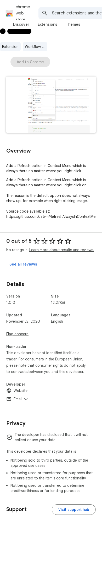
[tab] (21, 24)
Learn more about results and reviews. (61, 249)
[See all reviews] (23, 264)
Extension (10, 46)
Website (20, 390)
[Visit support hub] (74, 509)
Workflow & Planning (36, 46)
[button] (51, 105)
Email (18, 399)
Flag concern (17, 334)
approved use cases (27, 465)
